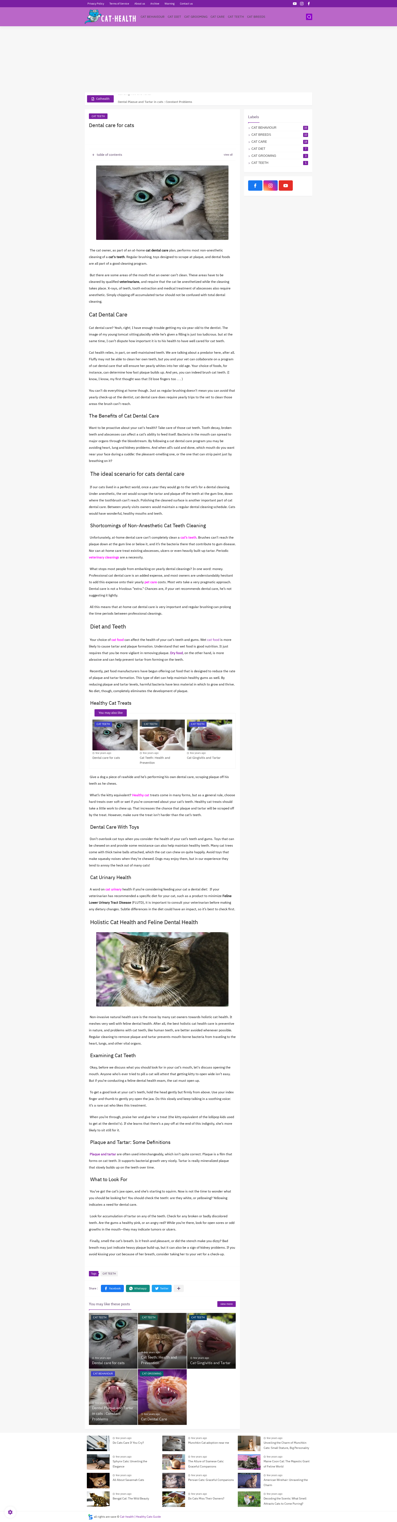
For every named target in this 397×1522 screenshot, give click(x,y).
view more (226, 1304)
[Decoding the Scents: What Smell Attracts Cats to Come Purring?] (249, 1499)
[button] (112, 1288)
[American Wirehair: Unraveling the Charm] (249, 1480)
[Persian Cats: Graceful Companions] (173, 1480)
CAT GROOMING (195, 16)
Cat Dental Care (154, 1419)
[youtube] (294, 3)
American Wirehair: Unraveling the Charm (286, 1482)
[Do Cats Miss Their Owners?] (173, 1499)
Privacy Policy (95, 4)
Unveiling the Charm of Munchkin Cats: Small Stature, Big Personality (286, 1445)
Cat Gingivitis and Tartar (204, 758)
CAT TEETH (236, 16)
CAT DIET (174, 16)
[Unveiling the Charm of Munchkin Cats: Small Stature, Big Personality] (249, 1443)
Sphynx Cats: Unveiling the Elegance (130, 1463)
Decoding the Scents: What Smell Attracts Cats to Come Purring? (285, 1501)
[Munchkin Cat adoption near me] (173, 1443)
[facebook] (308, 3)
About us (139, 4)
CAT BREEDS (256, 16)
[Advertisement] (198, 59)
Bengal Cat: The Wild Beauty (131, 1498)
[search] (309, 17)
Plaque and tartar (103, 1154)
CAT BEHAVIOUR (153, 16)
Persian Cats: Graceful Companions (211, 1480)
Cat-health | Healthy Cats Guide (140, 1517)
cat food (213, 639)
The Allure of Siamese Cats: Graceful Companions (206, 1463)
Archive (154, 4)
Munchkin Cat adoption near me (208, 1443)
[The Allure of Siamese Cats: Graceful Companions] (173, 1462)
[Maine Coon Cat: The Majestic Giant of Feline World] (249, 1462)
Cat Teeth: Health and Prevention (155, 760)
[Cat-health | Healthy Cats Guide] (110, 17)
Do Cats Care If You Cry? (128, 1443)
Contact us (186, 4)
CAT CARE (217, 16)
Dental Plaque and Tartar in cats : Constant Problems (155, 98)
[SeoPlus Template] (90, 1517)
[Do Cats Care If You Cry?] (98, 1443)
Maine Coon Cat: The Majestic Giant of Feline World (287, 1463)
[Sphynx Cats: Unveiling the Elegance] (98, 1462)
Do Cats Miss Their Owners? (206, 1498)
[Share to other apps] (179, 1288)
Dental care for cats (106, 758)
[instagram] (301, 3)
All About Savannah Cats (128, 1480)
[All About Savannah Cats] (98, 1480)
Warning (170, 4)
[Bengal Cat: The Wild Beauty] (98, 1499)
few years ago (103, 753)
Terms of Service (119, 4)
